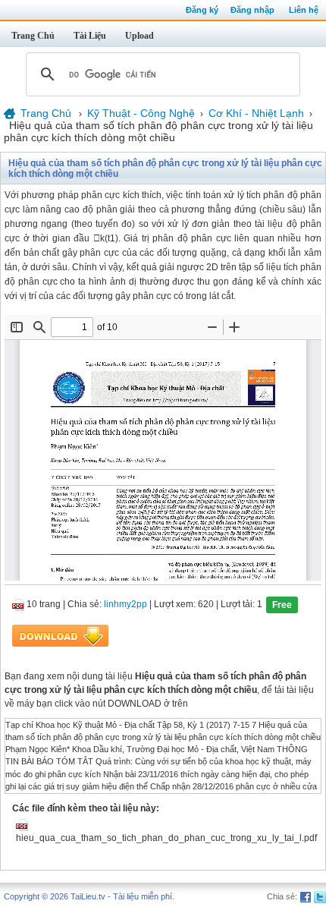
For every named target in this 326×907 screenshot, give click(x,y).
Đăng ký (202, 9)
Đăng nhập (252, 9)
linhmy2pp (125, 604)
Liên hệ (303, 9)
